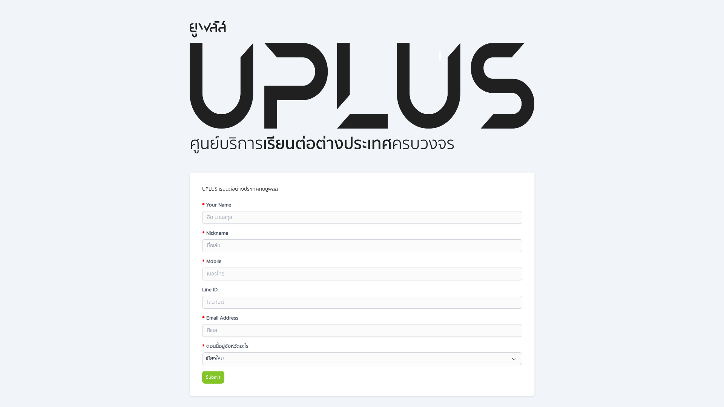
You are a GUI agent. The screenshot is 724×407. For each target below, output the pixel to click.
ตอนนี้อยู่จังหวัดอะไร (225, 346)
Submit (213, 377)
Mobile (211, 261)
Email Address (220, 318)
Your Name (216, 205)
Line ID (210, 290)
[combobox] (362, 358)
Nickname (215, 233)
